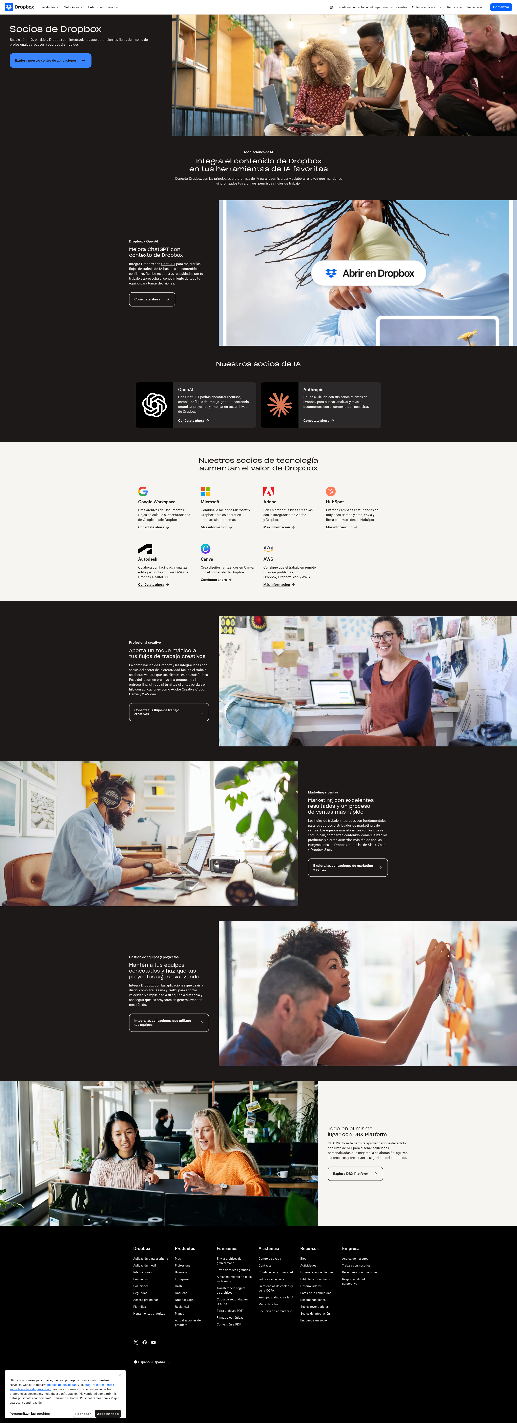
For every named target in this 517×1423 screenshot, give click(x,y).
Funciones (140, 1279)
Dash (178, 1286)
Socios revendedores (314, 1306)
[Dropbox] (22, 7)
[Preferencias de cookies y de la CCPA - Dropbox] (65, 1394)
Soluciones (140, 1286)
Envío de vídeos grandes (233, 1270)
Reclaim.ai (182, 1306)
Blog (303, 1258)
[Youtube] (153, 1342)
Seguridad (140, 1293)
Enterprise (182, 1279)
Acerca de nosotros (355, 1258)
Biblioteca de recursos (315, 1279)
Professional (183, 1265)
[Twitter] (135, 1342)
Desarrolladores (311, 1286)
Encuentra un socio (313, 1320)
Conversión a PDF (229, 1324)
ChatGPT (168, 264)
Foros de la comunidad (316, 1293)
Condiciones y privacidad (275, 1272)
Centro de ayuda (269, 1258)
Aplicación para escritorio (150, 1258)
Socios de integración (315, 1313)
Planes (179, 1313)
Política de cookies (271, 1279)
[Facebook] (144, 1342)
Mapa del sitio (268, 1304)
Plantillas (139, 1306)
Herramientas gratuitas (149, 1313)
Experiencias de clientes (316, 1272)
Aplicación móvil (144, 1265)
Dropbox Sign (184, 1299)
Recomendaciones (313, 1299)
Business (181, 1272)
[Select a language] (331, 7)
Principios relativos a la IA (275, 1297)
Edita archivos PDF (230, 1310)
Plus (178, 1258)
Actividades (308, 1265)
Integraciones (142, 1272)
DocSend (181, 1293)
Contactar (265, 1265)
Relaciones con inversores (359, 1272)
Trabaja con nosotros (356, 1265)
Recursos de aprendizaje (275, 1311)
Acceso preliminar (145, 1299)
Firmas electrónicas (230, 1317)
